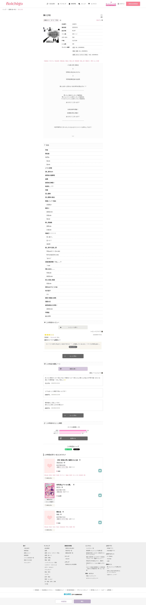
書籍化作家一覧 (69, 553)
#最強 (50, 475)
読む (82, 601)
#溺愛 (57, 475)
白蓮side (49, 229)
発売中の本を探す (69, 548)
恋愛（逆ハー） (48, 555)
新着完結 (26, 550)
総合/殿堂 (47, 548)
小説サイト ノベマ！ (112, 574)
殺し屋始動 (48, 222)
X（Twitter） (110, 556)
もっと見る (73, 356)
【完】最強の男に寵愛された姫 (67, 460)
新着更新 (26, 555)
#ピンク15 (75, 475)
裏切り (47, 208)
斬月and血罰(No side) (53, 254)
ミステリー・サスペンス (51, 565)
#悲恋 (50, 527)
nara (46, 394)
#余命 (54, 527)
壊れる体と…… (50, 269)
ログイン (122, 3)
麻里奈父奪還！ (50, 182)
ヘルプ (102, 590)
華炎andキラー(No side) (53, 251)
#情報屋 (77, 61)
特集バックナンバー (91, 576)
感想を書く (73, 369)
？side (48, 265)
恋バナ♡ (49, 240)
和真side (49, 215)
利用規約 (37, 590)
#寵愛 (54, 475)
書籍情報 (73, 3)
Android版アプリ (111, 550)
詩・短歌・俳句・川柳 (50, 581)
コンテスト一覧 (90, 548)
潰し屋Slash (49, 171)
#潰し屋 (71, 61)
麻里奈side (50, 212)
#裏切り (87, 61)
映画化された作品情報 (70, 564)
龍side (48, 161)
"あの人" (49, 258)
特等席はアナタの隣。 (64, 485)
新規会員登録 (133, 4)
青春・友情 (47, 560)
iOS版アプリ (110, 548)
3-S (47, 294)
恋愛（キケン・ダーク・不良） (52, 553)
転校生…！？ (49, 186)
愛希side (49, 226)
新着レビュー (27, 553)
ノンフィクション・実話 (51, 562)
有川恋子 (48, 290)
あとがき (48, 316)
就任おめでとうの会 (51, 287)
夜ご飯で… (50, 237)
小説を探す (52, 3)
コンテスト (94, 3)
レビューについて (96, 331)
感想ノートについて (95, 373)
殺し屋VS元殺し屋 (51, 247)
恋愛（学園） (48, 557)
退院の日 (48, 301)
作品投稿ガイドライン (47, 590)
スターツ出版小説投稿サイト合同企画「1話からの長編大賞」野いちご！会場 (95, 568)
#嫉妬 (67, 475)
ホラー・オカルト (49, 567)
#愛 (84, 475)
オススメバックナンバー (92, 578)
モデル (47, 157)
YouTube (109, 558)
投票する (73, 438)
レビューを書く (73, 327)
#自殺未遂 (62, 527)
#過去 (67, 61)
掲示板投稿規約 (70, 590)
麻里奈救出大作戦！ (51, 305)
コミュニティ (27, 562)
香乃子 (58, 487)
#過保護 (81, 475)
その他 (46, 584)
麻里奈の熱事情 (50, 175)
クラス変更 (48, 168)
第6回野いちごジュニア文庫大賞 (94, 550)
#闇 (74, 527)
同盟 (46, 190)
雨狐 (58, 514)
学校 (46, 150)
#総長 (70, 475)
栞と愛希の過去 (50, 197)
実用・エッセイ (48, 579)
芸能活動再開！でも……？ (53, 262)
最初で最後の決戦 (50, 298)
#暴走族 (62, 61)
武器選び (49, 204)
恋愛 (46, 550)
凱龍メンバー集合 (50, 201)
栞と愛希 (48, 193)
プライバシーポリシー (82, 590)
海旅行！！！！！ (50, 233)
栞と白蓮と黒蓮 (50, 280)
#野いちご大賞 (95, 61)
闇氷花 (59, 512)
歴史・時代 (47, 572)
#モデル (51, 61)
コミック (83, 3)
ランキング (63, 3)
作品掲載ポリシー (59, 590)
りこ (46, 383)
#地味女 (46, 61)
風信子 (98, 20)
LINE (108, 561)
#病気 (57, 527)
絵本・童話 (47, 576)
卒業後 (47, 312)
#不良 (67, 527)
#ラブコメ (62, 475)
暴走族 (47, 153)
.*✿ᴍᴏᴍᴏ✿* (53, 337)
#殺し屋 (82, 61)
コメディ (47, 574)
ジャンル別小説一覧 (29, 557)
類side (48, 164)
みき (46, 408)
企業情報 (109, 590)
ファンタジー (48, 569)
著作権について (94, 590)
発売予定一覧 (68, 550)
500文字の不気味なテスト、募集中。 (95, 560)
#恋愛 (70, 527)
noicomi (67, 558)
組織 (46, 179)
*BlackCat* (60, 462)
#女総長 (57, 61)
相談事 (48, 244)
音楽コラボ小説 (28, 560)
